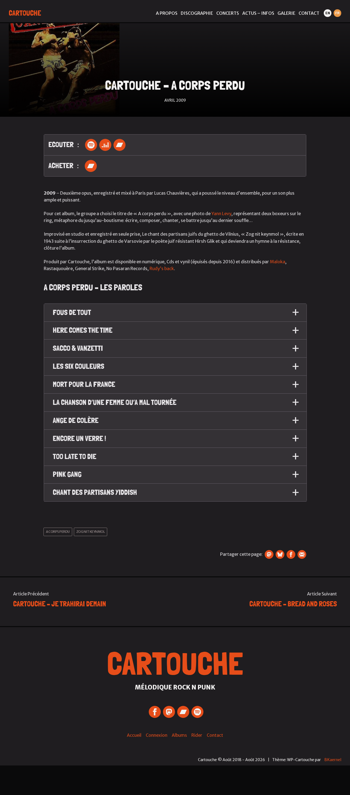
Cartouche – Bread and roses (293, 603)
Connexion (156, 735)
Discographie (197, 13)
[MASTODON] (169, 712)
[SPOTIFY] (197, 712)
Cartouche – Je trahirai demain (59, 603)
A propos (166, 13)
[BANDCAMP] (183, 712)
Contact (309, 13)
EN (327, 13)
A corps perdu (58, 532)
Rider (196, 735)
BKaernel (332, 759)
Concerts (227, 13)
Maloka (277, 261)
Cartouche (25, 12)
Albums (179, 735)
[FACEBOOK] (155, 712)
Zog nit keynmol (90, 532)
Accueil (134, 735)
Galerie (286, 13)
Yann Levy (221, 213)
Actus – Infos (258, 13)
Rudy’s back (162, 268)
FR (337, 13)
